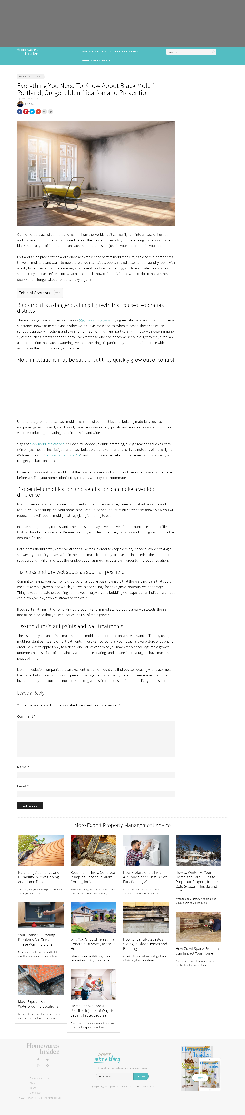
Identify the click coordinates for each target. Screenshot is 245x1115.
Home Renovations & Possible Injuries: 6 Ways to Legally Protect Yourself (92, 1010)
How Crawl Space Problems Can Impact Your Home (198, 951)
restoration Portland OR (62, 455)
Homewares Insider (27, 52)
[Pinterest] (47, 1065)
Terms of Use (126, 1086)
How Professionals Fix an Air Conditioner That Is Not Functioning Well (145, 877)
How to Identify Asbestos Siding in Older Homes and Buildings (145, 944)
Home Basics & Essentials (95, 51)
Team (33, 1087)
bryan (33, 104)
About (33, 1083)
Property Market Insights (96, 60)
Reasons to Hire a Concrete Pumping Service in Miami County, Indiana (93, 877)
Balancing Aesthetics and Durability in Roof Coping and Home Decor (39, 877)
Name (23, 767)
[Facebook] (38, 1060)
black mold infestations (47, 444)
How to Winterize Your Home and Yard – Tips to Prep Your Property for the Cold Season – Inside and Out (197, 882)
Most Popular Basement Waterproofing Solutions (38, 1004)
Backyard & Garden (125, 51)
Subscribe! (200, 1077)
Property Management (30, 76)
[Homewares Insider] (43, 1048)
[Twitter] (47, 1060)
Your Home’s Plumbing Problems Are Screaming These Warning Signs (38, 939)
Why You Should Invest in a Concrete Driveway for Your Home (93, 944)
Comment (26, 716)
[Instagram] (38, 1065)
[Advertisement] (122, 23)
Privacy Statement (40, 1078)
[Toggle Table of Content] (55, 292)
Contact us (36, 1092)
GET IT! (141, 1076)
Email (23, 786)
